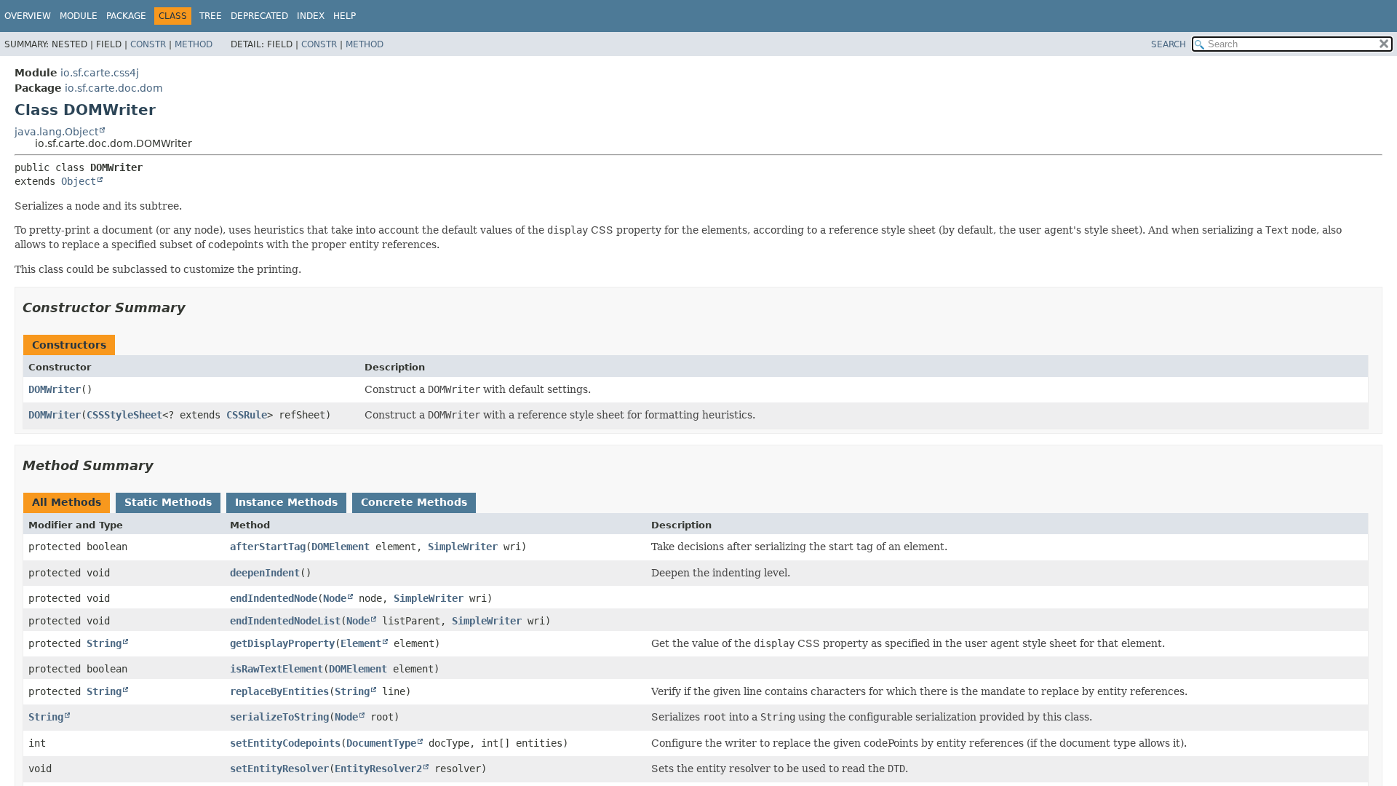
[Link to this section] (196, 307)
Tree (210, 16)
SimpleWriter (463, 546)
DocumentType (381, 743)
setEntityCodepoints (285, 743)
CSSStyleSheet (124, 415)
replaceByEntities (279, 691)
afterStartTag (268, 546)
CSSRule (246, 415)
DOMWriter (54, 389)
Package (126, 16)
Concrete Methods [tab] (414, 502)
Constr (148, 44)
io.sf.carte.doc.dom (114, 88)
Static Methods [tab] (168, 502)
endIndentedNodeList (285, 621)
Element (361, 643)
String (104, 643)
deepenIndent (265, 573)
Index (311, 16)
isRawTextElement (276, 669)
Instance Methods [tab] (286, 502)
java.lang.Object (56, 132)
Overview (27, 16)
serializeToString (279, 717)
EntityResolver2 (378, 768)
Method (193, 44)
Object (78, 181)
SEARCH (1168, 44)
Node (334, 598)
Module (78, 16)
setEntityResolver (279, 768)
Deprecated (259, 16)
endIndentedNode (273, 598)
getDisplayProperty (282, 643)
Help (344, 16)
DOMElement (340, 546)
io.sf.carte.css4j (99, 73)
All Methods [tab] (66, 502)
